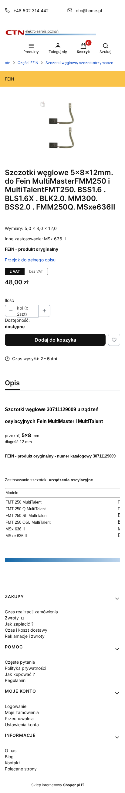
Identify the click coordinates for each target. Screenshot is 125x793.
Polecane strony (21, 768)
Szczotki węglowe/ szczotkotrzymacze (79, 62)
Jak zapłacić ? (19, 623)
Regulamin (15, 680)
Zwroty (12, 617)
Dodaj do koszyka (55, 340)
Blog (9, 756)
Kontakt (12, 762)
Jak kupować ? (20, 674)
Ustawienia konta (22, 724)
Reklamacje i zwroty (25, 636)
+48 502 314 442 (31, 10)
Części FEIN (28, 62)
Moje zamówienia (22, 712)
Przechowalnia (19, 718)
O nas (10, 750)
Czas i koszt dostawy (26, 630)
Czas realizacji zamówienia (31, 611)
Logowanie (15, 706)
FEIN (9, 78)
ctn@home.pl (89, 10)
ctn (7, 62)
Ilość (9, 300)
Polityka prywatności (25, 668)
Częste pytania (20, 662)
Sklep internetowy (55, 785)
